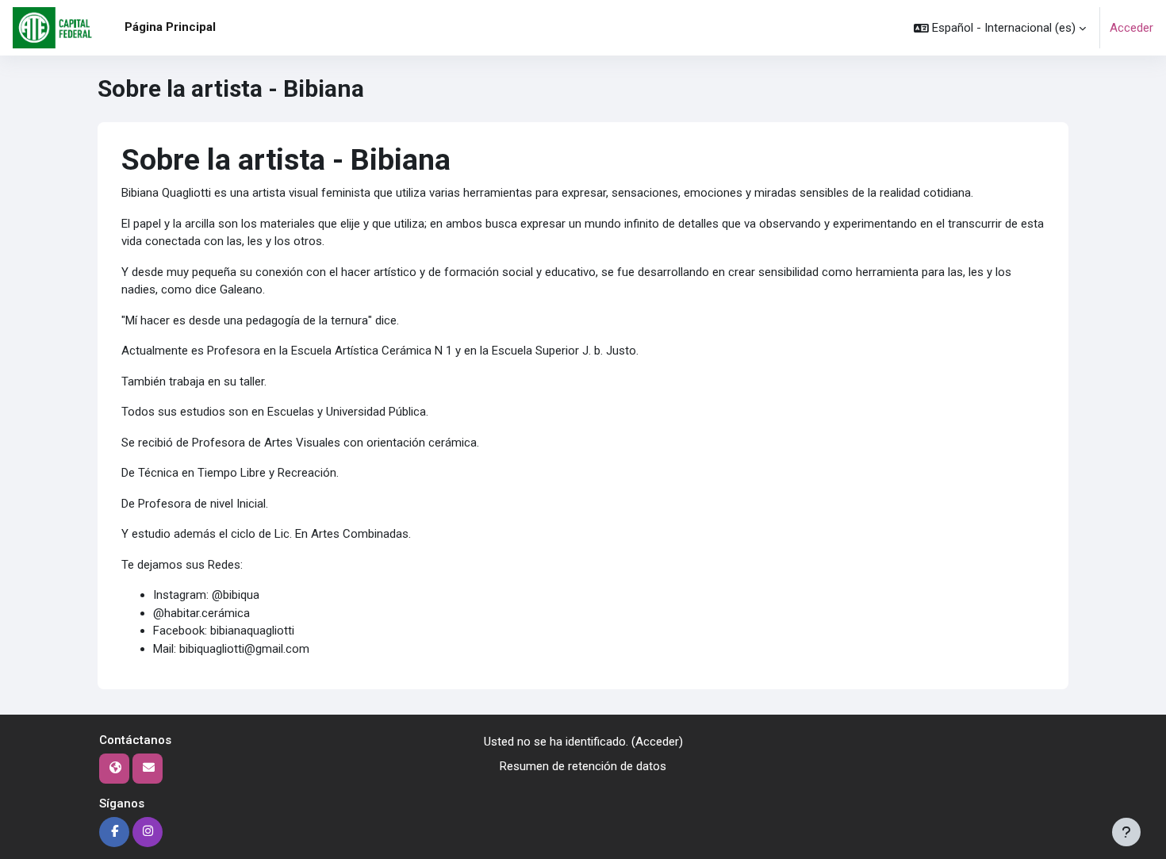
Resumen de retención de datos (583, 766)
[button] (999, 28)
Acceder (1131, 28)
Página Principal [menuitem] (170, 27)
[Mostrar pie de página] (1126, 832)
